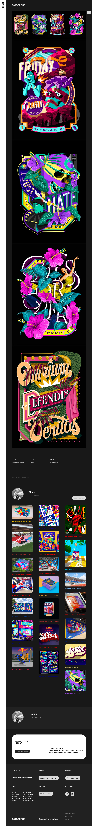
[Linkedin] (72, 794)
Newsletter (74, 778)
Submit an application (48, 778)
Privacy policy (69, 816)
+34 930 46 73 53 (27, 798)
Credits (67, 819)
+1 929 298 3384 (27, 794)
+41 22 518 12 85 (27, 796)
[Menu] (84, 5)
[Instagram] (67, 794)
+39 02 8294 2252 (27, 800)
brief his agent (22, 751)
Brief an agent (45, 794)
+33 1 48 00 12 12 (27, 792)
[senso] (3, 5)
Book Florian (79, 498)
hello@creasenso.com (22, 777)
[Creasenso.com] (18, 5)
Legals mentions (70, 813)
